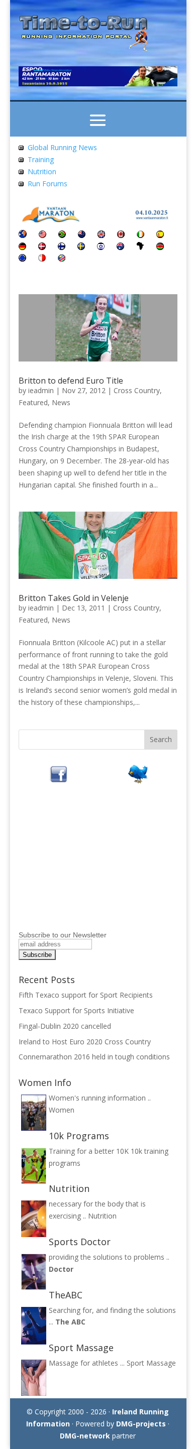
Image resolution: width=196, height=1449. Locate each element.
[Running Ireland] (140, 235)
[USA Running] (42, 235)
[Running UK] (101, 235)
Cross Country (137, 390)
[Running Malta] (42, 259)
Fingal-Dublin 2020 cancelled (65, 1026)
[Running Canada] (121, 235)
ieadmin (41, 390)
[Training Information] (21, 159)
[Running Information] (23, 235)
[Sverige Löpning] (81, 247)
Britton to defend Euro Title (71, 380)
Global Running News (62, 147)
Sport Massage (151, 1363)
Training (41, 159)
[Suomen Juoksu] (61, 247)
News (61, 402)
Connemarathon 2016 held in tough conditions (94, 1056)
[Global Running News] (21, 147)
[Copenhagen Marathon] (42, 247)
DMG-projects (141, 1423)
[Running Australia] (120, 247)
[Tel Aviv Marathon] (101, 247)
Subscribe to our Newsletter (63, 935)
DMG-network (85, 1435)
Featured (33, 402)
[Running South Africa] (62, 235)
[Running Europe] (22, 259)
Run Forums (47, 183)
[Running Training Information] (21, 183)
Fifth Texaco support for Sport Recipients (86, 995)
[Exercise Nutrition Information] (21, 171)
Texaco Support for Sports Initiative (76, 1010)
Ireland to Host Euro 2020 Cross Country (85, 1041)
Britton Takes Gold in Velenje (74, 597)
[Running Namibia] (61, 259)
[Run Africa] (140, 247)
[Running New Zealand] (81, 235)
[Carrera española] (160, 235)
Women (61, 1110)
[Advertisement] (81, 864)
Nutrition (42, 171)
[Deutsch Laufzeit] (22, 247)
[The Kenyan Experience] (160, 247)
